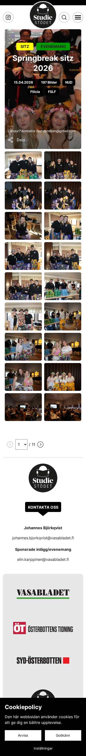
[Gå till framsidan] (43, 15)
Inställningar (43, 748)
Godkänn (63, 735)
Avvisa (23, 735)
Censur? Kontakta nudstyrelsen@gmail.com (41, 131)
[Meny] (78, 17)
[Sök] (64, 17)
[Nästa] (40, 444)
